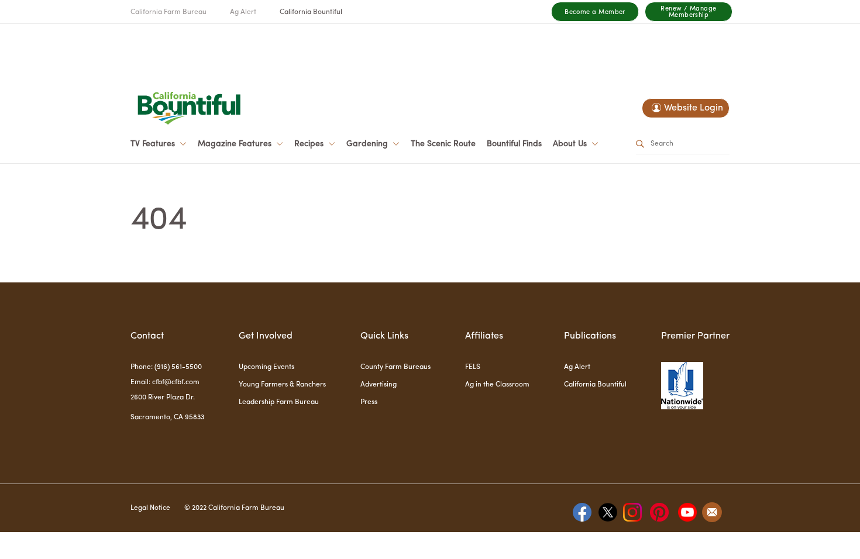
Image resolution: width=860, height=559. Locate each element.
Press (368, 402)
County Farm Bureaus (395, 367)
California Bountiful (311, 12)
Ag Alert (243, 12)
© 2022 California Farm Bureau (234, 508)
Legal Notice (150, 508)
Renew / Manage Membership (688, 12)
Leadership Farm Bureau (279, 402)
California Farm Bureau (168, 12)
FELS (472, 367)
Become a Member (595, 12)
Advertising (378, 384)
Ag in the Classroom (497, 384)
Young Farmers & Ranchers (282, 384)
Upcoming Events (266, 367)
